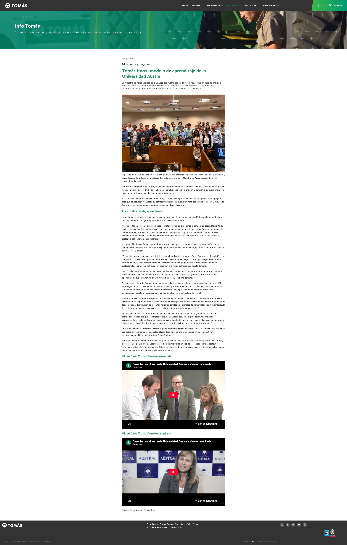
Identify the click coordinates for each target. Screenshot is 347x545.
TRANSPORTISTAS (270, 5)
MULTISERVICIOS (215, 5)
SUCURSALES (251, 5)
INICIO (185, 5)
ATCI (253, 541)
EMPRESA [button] (196, 5)
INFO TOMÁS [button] (233, 5)
